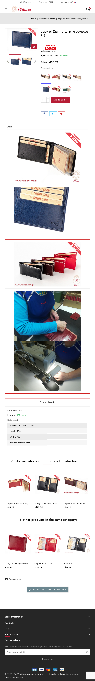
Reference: (46, 51)
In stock (11, 415)
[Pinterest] (61, 114)
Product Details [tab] (47, 402)
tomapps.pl (73, 674)
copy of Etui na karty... (18, 503)
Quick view (27, 472)
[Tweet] (53, 114)
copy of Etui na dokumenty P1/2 (51, 503)
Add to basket (60, 99)
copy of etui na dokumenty (18, 563)
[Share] (44, 114)
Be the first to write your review (47, 589)
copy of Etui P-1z (43, 563)
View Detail (19, 495)
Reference (12, 410)
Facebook (49, 659)
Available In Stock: (50, 55)
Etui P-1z (68, 563)
